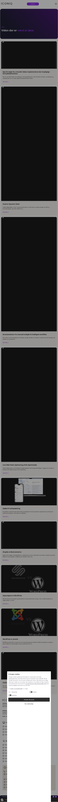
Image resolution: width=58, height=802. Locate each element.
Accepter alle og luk (29, 699)
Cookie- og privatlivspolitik (16, 688)
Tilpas (26, 688)
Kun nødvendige (29, 703)
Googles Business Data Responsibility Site (36, 683)
